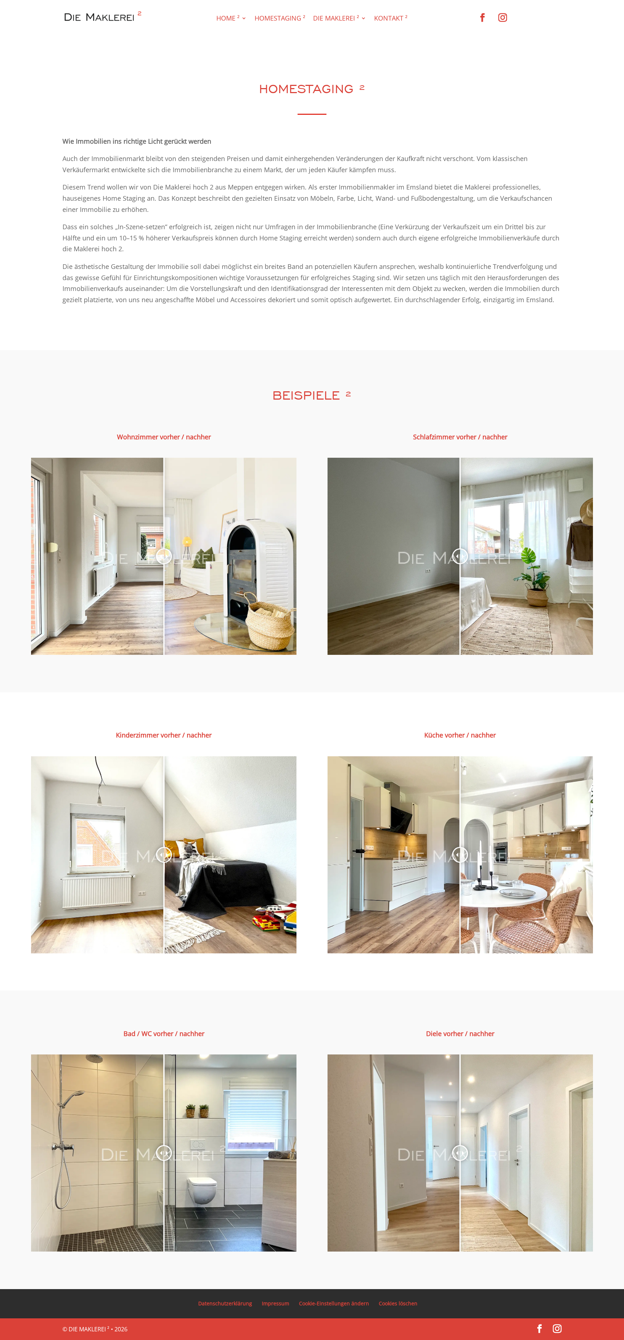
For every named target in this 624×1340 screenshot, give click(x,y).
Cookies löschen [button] (398, 1303)
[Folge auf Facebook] (482, 17)
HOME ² (227, 19)
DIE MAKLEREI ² (336, 19)
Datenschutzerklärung (225, 1303)
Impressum (275, 1303)
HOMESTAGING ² (280, 19)
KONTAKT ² (390, 19)
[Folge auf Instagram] (502, 17)
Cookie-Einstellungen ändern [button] (334, 1303)
